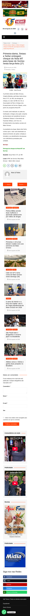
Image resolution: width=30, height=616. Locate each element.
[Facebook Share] (8, 165)
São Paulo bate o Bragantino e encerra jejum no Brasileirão (13, 334)
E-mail (5, 403)
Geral (14, 269)
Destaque (8, 69)
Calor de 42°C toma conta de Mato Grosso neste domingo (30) (14, 274)
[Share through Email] (19, 165)
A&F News (6, 599)
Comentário (6, 386)
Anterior (9, 184)
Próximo (21, 184)
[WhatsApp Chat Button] (4, 612)
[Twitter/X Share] (12, 165)
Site (4, 410)
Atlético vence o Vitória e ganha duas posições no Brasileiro (15, 364)
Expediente (6, 603)
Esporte (15, 329)
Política (13, 69)
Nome (5, 396)
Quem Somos (7, 607)
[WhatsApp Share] (4, 165)
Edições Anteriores (15, 536)
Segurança (15, 207)
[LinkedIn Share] (16, 165)
